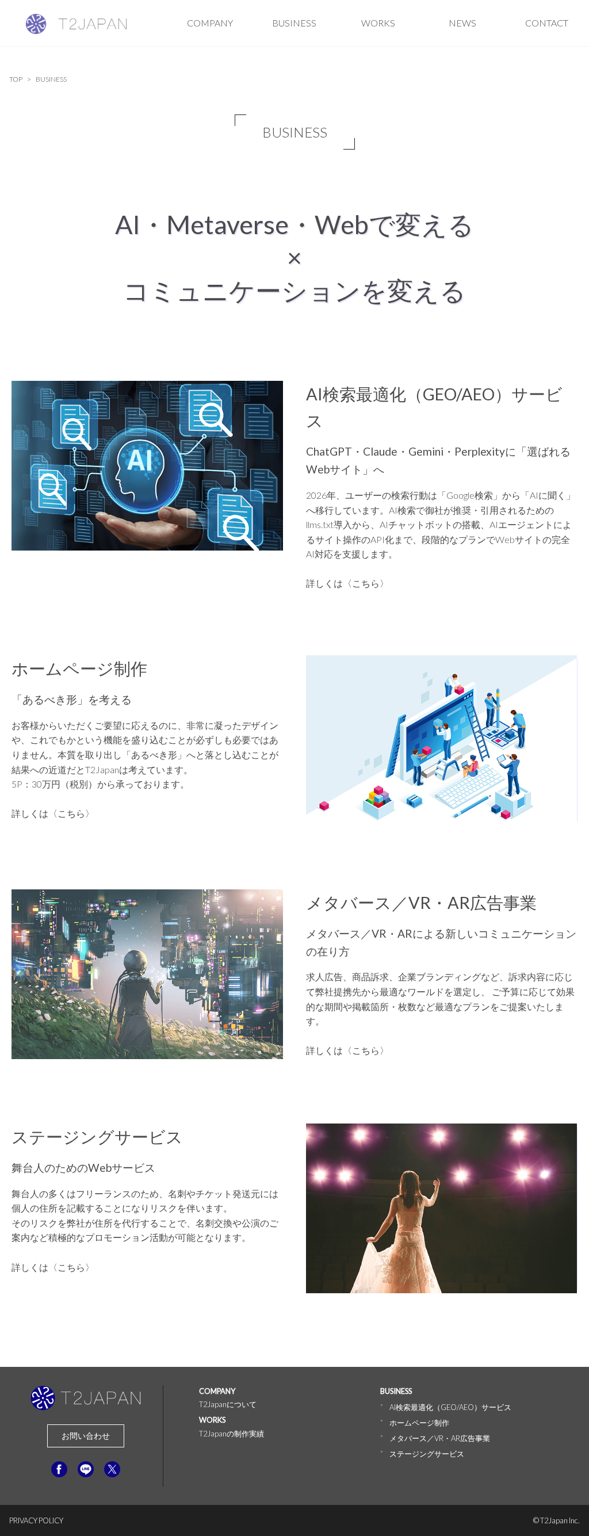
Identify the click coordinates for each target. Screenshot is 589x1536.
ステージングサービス (426, 1453)
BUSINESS (294, 22)
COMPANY (210, 22)
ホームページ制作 (419, 1422)
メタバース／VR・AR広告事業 (439, 1438)
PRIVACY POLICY (36, 1520)
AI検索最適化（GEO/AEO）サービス (450, 1407)
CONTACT (546, 22)
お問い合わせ (86, 1436)
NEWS (462, 22)
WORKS (378, 22)
